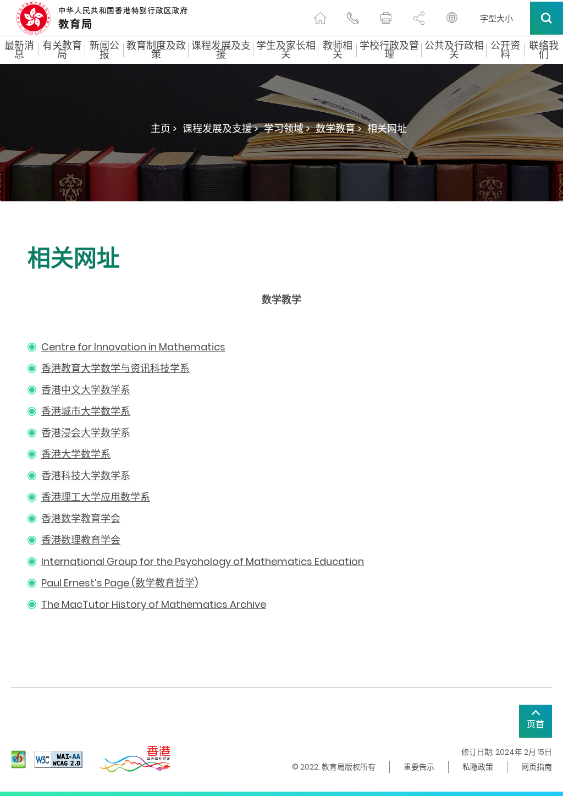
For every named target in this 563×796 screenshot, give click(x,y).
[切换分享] (419, 18)
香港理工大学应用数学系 (95, 497)
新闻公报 (104, 50)
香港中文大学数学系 (85, 390)
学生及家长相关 (286, 50)
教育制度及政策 (156, 50)
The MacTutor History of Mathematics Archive (153, 604)
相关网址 (387, 128)
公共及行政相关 (454, 50)
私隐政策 (477, 766)
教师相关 (337, 50)
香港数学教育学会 (80, 518)
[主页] (320, 18)
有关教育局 (62, 50)
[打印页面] (386, 18)
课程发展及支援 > (220, 128)
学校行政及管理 (389, 50)
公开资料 (505, 50)
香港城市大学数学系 (85, 411)
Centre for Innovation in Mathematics (133, 347)
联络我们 (544, 50)
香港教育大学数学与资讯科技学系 (115, 368)
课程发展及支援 (221, 50)
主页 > (164, 128)
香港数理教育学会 (80, 540)
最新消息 (19, 50)
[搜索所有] (546, 18)
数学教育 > (339, 128)
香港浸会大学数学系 (85, 433)
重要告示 (419, 766)
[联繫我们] (353, 18)
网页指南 (536, 766)
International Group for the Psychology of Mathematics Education (202, 561)
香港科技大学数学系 (85, 475)
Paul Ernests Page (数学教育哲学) (119, 583)
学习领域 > (287, 128)
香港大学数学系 (76, 454)
